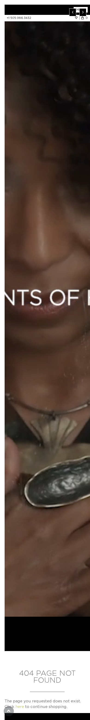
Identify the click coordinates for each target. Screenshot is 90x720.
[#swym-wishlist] (77, 18)
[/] (26, 10)
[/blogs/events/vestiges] (47, 311)
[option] (47, 311)
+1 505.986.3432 (19, 18)
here (19, 706)
